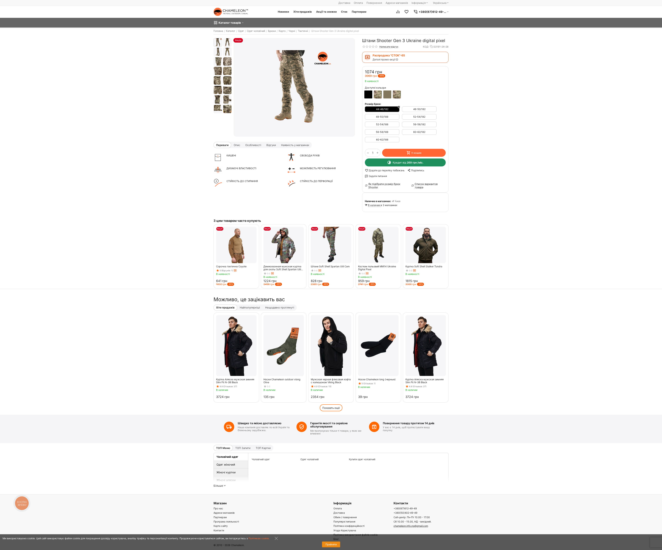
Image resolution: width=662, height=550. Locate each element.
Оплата (358, 2)
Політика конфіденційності (349, 525)
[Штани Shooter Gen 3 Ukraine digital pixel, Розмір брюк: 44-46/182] (294, 87)
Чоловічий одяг (227, 456)
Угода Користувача (344, 530)
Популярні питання (344, 521)
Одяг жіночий (225, 464)
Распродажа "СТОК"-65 (389, 55)
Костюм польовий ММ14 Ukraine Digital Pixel (377, 268)
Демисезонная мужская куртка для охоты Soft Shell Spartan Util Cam (282, 268)
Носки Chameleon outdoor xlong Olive (281, 381)
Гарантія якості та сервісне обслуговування (329, 424)
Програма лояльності (226, 521)
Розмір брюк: (373, 103)
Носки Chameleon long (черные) (377, 379)
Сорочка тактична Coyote (231, 266)
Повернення (374, 2)
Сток (344, 11)
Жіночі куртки (226, 472)
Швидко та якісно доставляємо (259, 423)
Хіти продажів (302, 11)
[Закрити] (275, 539)
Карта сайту (221, 525)
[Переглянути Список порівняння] (397, 11)
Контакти (219, 530)
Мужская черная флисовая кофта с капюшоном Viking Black (331, 381)
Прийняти (331, 544)
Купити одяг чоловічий (362, 459)
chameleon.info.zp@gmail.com (411, 525)
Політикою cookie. (258, 538)
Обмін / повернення (345, 517)
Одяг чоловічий (309, 459)
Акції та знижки (326, 11)
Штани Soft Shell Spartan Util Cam (330, 266)
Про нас (218, 508)
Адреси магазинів (397, 2)
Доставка (344, 2)
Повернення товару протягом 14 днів (408, 423)
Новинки (283, 11)
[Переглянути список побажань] (406, 11)
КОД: (426, 46)
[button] (415, 170)
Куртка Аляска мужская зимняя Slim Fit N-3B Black (235, 381)
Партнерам (359, 11)
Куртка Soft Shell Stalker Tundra (423, 266)
